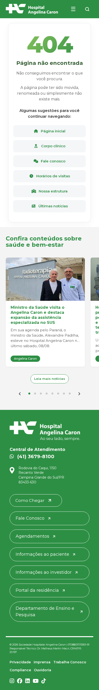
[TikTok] (43, 681)
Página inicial (52, 131)
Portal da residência (37, 590)
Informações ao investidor (44, 572)
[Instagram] (12, 681)
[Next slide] (79, 393)
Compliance (20, 670)
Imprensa (42, 662)
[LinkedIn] (27, 681)
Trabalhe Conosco (69, 662)
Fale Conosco (30, 518)
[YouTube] (35, 681)
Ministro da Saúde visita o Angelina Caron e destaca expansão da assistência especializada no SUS (37, 315)
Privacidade (20, 662)
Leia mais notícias (49, 379)
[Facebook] (19, 681)
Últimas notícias (52, 206)
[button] (29, 393)
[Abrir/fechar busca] (87, 9)
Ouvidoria (42, 670)
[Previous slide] (20, 393)
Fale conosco (52, 161)
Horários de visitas (52, 176)
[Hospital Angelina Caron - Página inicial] (49, 431)
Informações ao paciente (42, 554)
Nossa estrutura (53, 191)
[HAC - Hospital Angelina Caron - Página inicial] (32, 9)
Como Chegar (29, 500)
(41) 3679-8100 (35, 456)
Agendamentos (32, 536)
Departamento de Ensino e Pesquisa (45, 611)
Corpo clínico (52, 146)
